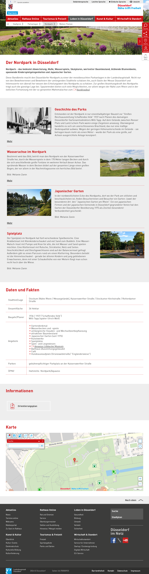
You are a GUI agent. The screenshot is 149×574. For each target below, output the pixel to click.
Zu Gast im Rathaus (14, 528)
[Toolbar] (139, 41)
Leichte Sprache (98, 1)
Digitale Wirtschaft (81, 550)
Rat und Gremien (47, 514)
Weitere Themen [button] (66, 24)
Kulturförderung (12, 553)
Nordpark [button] (49, 24)
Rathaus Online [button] (30, 18)
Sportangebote (46, 543)
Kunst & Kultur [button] (105, 18)
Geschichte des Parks (70, 109)
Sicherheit (78, 528)
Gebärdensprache (80, 1)
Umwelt (77, 521)
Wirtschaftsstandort (82, 539)
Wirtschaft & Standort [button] (129, 18)
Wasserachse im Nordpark (26, 151)
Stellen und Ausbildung (49, 525)
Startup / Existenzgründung (85, 546)
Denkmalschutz (12, 546)
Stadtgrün (17, 24)
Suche (115, 511)
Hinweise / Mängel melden (51, 528)
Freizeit (43, 539)
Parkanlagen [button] (33, 24)
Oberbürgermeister (48, 521)
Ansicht (136, 1)
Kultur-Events (11, 543)
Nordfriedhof (83, 89)
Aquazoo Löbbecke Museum (49, 346)
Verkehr (77, 525)
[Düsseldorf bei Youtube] (125, 540)
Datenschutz (122, 570)
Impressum (135, 570)
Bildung (77, 518)
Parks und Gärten (47, 546)
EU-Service (78, 553)
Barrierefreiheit (98, 570)
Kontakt (111, 570)
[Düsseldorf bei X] (119, 540)
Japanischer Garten (69, 191)
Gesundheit (78, 514)
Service (43, 518)
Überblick (10, 539)
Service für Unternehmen (84, 543)
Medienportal (11, 525)
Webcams (10, 521)
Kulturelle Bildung (13, 550)
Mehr (9, 141)
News (8, 514)
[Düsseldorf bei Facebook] (113, 540)
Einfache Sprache (117, 1)
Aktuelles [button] (13, 18)
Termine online (12, 518)
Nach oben (130, 500)
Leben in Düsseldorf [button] (81, 18)
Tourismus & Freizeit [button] (54, 18)
